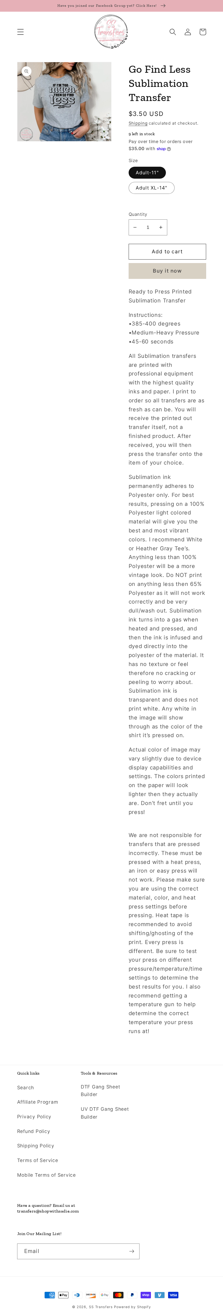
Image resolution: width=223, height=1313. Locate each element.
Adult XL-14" (152, 188)
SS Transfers (101, 1307)
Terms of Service (37, 1160)
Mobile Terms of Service (46, 1175)
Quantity (138, 214)
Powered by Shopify (132, 1307)
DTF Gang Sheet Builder (100, 1090)
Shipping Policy (35, 1145)
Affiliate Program (37, 1102)
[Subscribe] (131, 1251)
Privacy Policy (34, 1116)
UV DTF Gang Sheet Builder (105, 1113)
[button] (20, 31)
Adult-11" (147, 172)
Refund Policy (33, 1131)
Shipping (138, 123)
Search (25, 1087)
